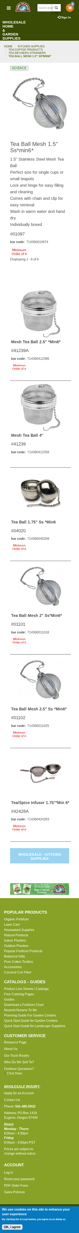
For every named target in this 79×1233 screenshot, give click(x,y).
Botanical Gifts (14, 956)
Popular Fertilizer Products (23, 951)
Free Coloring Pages (19, 994)
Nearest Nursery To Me (20, 1010)
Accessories (13, 967)
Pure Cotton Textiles (18, 961)
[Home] (22, 7)
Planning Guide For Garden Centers (30, 1015)
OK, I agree (12, 1227)
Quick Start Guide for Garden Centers (31, 1020)
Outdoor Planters (16, 946)
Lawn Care (12, 924)
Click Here (14, 1073)
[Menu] (8, 8)
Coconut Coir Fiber (17, 972)
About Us (10, 1049)
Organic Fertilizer (16, 919)
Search (57, 7)
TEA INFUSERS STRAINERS (27, 52)
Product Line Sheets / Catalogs (26, 989)
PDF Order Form (16, 1185)
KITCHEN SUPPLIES (31, 46)
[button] (39, 103)
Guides (9, 999)
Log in (8, 1172)
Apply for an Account (19, 1093)
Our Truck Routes (16, 1055)
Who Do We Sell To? (19, 1062)
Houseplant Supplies (19, 930)
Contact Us (12, 1100)
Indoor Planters (15, 940)
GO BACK (19, 68)
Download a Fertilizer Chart (24, 1004)
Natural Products (16, 935)
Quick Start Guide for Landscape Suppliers (34, 1026)
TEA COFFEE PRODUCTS (26, 49)
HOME (8, 46)
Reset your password (19, 1179)
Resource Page (15, 1042)
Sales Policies (14, 1192)
